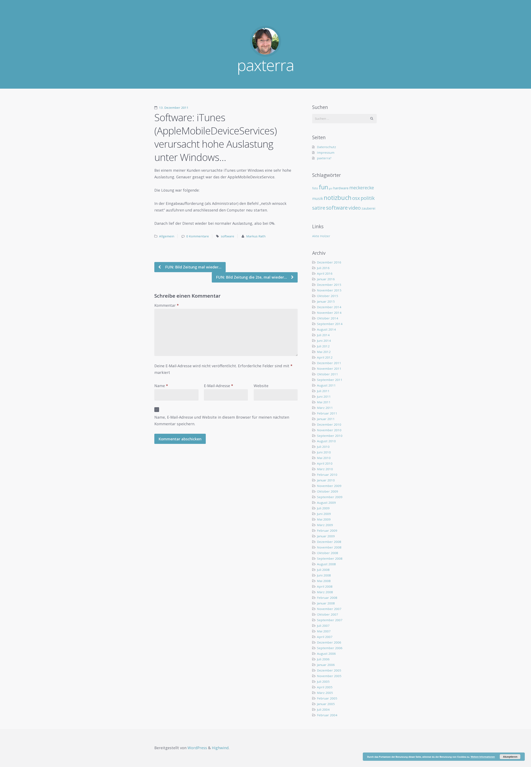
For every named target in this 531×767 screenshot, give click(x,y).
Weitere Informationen (483, 756)
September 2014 (329, 324)
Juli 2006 (323, 659)
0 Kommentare (197, 236)
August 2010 (326, 441)
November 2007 (329, 609)
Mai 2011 (324, 402)
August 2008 (326, 564)
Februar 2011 (327, 413)
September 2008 (329, 558)
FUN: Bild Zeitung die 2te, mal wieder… (252, 277)
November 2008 (329, 547)
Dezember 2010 (329, 424)
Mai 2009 (324, 519)
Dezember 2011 (329, 363)
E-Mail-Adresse (218, 385)
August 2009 (326, 502)
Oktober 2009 (327, 491)
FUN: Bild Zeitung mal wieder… (192, 267)
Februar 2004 (327, 715)
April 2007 (324, 637)
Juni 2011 (324, 396)
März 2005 (325, 693)
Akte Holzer (321, 236)
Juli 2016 (323, 268)
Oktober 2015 (327, 296)
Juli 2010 (323, 446)
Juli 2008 (323, 570)
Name (161, 385)
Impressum (325, 152)
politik (368, 198)
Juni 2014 (324, 340)
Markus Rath (256, 236)
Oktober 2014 (327, 318)
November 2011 (329, 368)
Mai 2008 (324, 581)
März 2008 (325, 592)
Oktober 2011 (327, 374)
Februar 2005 (327, 698)
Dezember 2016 (329, 262)
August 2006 (326, 653)
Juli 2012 (323, 346)
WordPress (197, 747)
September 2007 (329, 620)
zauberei (368, 208)
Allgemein (166, 236)
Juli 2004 (323, 709)
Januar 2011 (326, 419)
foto (315, 188)
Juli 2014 (323, 335)
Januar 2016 (326, 279)
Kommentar (166, 305)
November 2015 (329, 290)
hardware (340, 188)
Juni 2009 (324, 514)
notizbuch (337, 197)
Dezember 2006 (329, 642)
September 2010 (329, 436)
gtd (330, 188)
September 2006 (329, 648)
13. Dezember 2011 (174, 107)
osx (356, 198)
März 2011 (325, 408)
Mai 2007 (324, 631)
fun (323, 187)
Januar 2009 (326, 536)
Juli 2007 (323, 625)
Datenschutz (326, 147)
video (354, 207)
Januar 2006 (326, 665)
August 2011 (326, 385)
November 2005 (329, 676)
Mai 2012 (324, 352)
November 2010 (329, 430)
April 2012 (324, 357)
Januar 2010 (326, 480)
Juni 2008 (324, 575)
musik (317, 198)
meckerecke (361, 188)
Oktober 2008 (327, 553)
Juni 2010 (324, 452)
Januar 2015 (326, 301)
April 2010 (324, 463)
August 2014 (326, 329)
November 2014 (329, 312)
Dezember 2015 (329, 285)
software (227, 236)
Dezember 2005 (329, 670)
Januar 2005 (326, 704)
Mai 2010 (324, 458)
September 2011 (329, 380)
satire (318, 207)
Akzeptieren (510, 757)
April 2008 (324, 586)
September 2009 (329, 497)
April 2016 (324, 273)
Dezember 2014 (329, 307)
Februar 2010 (327, 474)
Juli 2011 (323, 391)
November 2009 (329, 486)
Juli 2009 (323, 508)
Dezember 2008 (329, 542)
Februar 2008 (327, 597)
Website (261, 385)
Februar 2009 (327, 530)
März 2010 (325, 469)
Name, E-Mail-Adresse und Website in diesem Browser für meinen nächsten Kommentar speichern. (221, 420)
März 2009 (325, 525)
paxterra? (324, 158)
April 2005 (324, 687)
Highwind (220, 747)
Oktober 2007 (327, 614)
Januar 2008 (326, 603)
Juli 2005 (323, 681)
